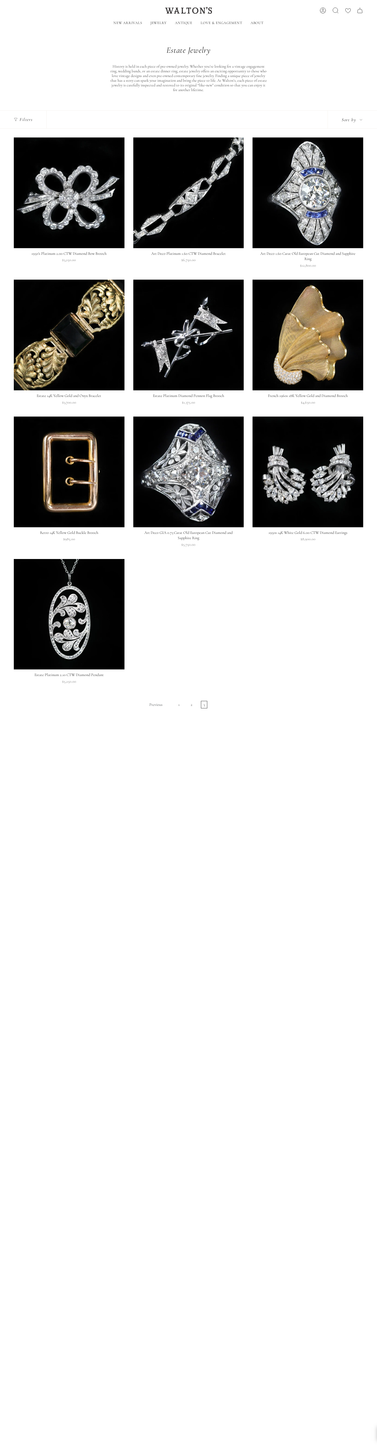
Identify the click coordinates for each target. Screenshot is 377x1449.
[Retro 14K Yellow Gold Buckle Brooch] (69, 472)
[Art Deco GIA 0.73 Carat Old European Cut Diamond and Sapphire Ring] (188, 472)
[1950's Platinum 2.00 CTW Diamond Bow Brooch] (69, 192)
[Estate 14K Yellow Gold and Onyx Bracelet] (69, 335)
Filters (26, 119)
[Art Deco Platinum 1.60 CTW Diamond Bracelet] (188, 192)
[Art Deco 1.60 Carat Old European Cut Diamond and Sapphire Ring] (308, 192)
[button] (158, 23)
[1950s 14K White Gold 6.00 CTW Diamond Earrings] (308, 472)
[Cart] (360, 10)
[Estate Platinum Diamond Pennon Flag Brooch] (188, 335)
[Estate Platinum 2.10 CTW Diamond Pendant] (69, 614)
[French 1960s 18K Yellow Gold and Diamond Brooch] (308, 335)
